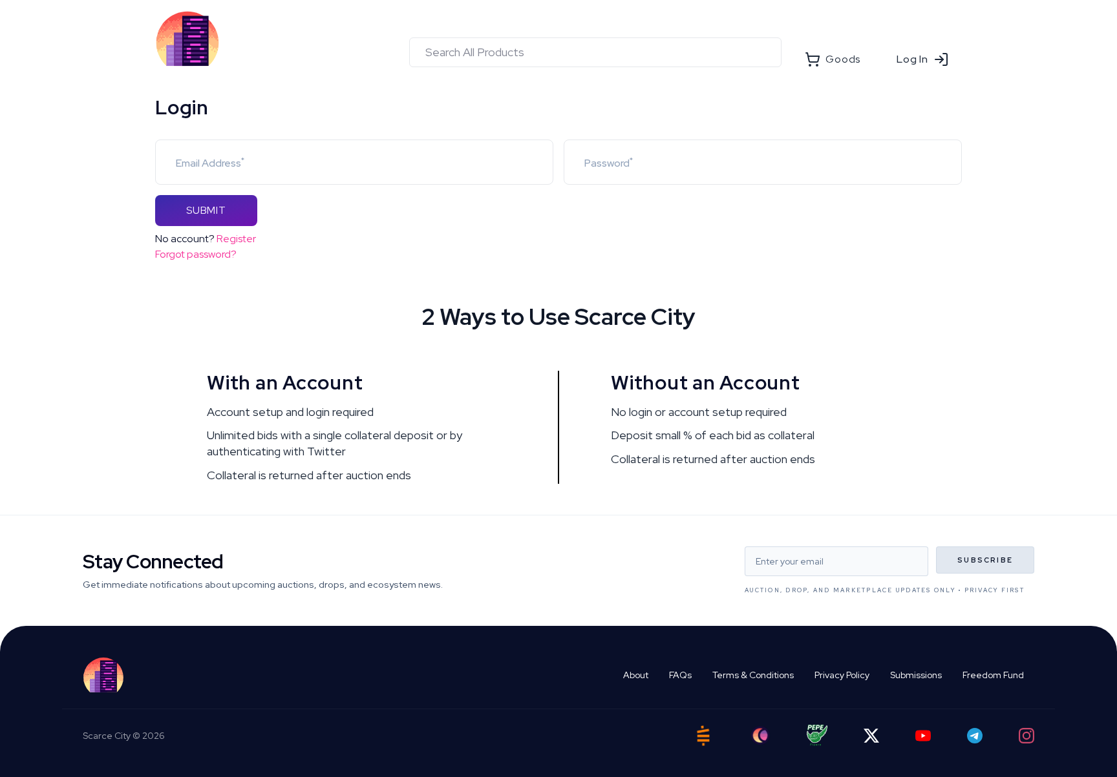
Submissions (916, 675)
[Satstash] (703, 735)
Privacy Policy (841, 675)
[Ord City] (760, 735)
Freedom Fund (993, 675)
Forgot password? (196, 254)
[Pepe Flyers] (817, 735)
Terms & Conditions (753, 675)
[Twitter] (871, 735)
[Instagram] (1026, 735)
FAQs (680, 675)
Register (236, 238)
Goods (842, 59)
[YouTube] (923, 735)
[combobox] (595, 52)
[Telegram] (975, 735)
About (635, 675)
